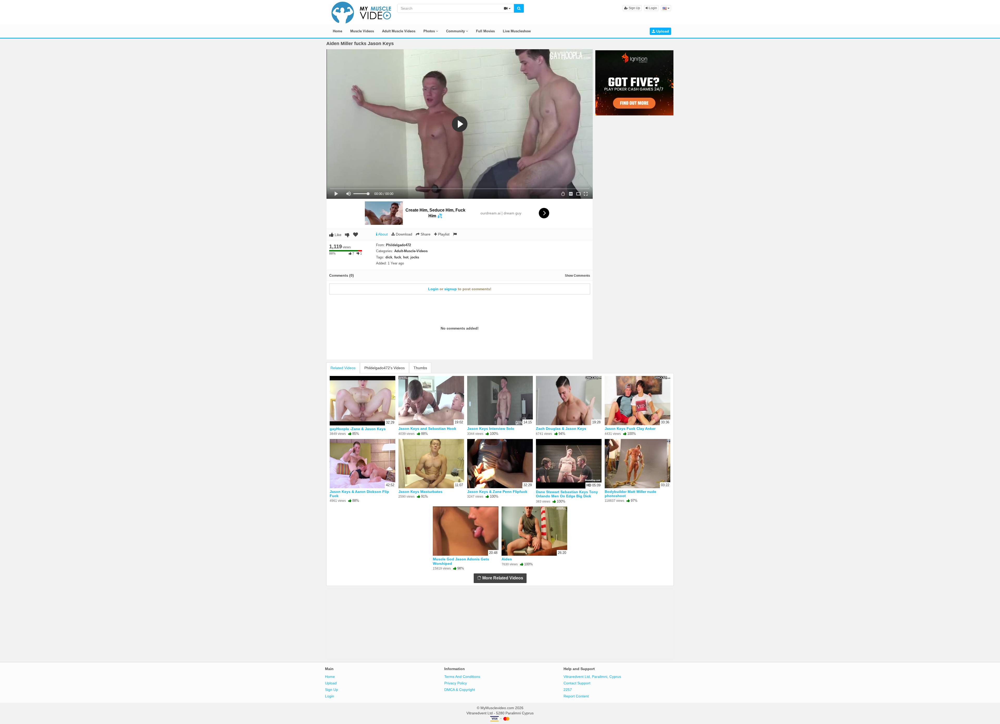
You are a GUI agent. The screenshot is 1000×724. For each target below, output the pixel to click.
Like (337, 235)
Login (652, 8)
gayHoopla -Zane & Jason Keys (358, 429)
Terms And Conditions (462, 677)
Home (337, 31)
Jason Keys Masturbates (420, 492)
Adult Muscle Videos (398, 31)
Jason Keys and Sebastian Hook (427, 428)
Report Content (576, 696)
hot (405, 257)
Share (425, 234)
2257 (568, 690)
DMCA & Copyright (459, 690)
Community (456, 31)
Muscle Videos (362, 31)
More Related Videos (502, 578)
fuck (397, 257)
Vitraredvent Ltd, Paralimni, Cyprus (592, 677)
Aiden (507, 559)
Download (403, 234)
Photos (429, 31)
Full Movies (485, 31)
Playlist (443, 234)
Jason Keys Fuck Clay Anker (630, 428)
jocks (414, 257)
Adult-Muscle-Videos (411, 251)
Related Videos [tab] (342, 368)
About (382, 234)
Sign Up (634, 8)
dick (388, 257)
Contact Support (577, 683)
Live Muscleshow (517, 31)
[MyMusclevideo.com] (361, 12)
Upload (662, 31)
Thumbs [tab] (420, 368)
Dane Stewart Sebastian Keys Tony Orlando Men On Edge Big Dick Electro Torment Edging (567, 496)
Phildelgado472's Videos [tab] (384, 368)
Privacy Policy (455, 683)
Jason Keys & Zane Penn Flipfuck (497, 492)
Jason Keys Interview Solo (490, 428)
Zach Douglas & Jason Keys (561, 428)
